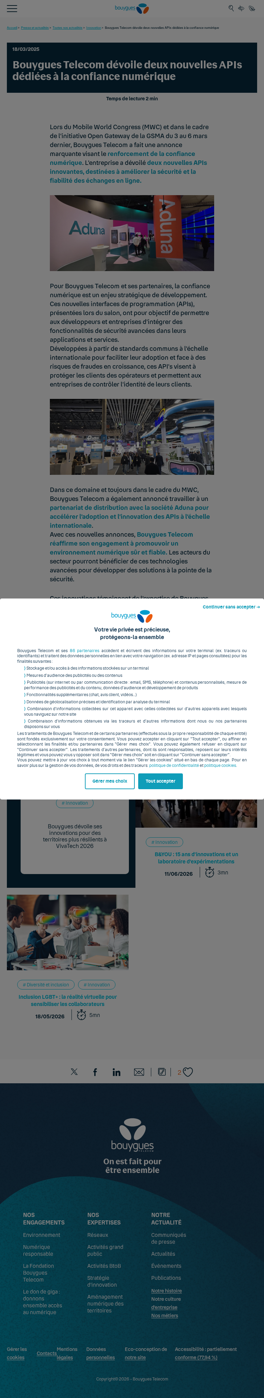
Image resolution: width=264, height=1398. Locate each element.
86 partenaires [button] (84, 650)
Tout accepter (160, 781)
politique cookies (220, 765)
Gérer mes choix (109, 781)
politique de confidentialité (174, 765)
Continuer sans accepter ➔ (231, 607)
